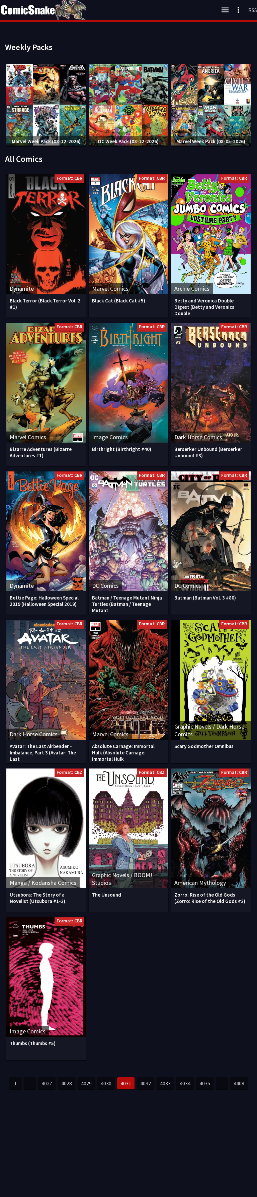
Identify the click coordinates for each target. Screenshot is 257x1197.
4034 (185, 1083)
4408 (239, 1083)
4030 (106, 1083)
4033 (165, 1083)
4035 (204, 1083)
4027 (46, 1083)
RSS (252, 10)
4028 (66, 1083)
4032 (145, 1083)
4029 (86, 1083)
